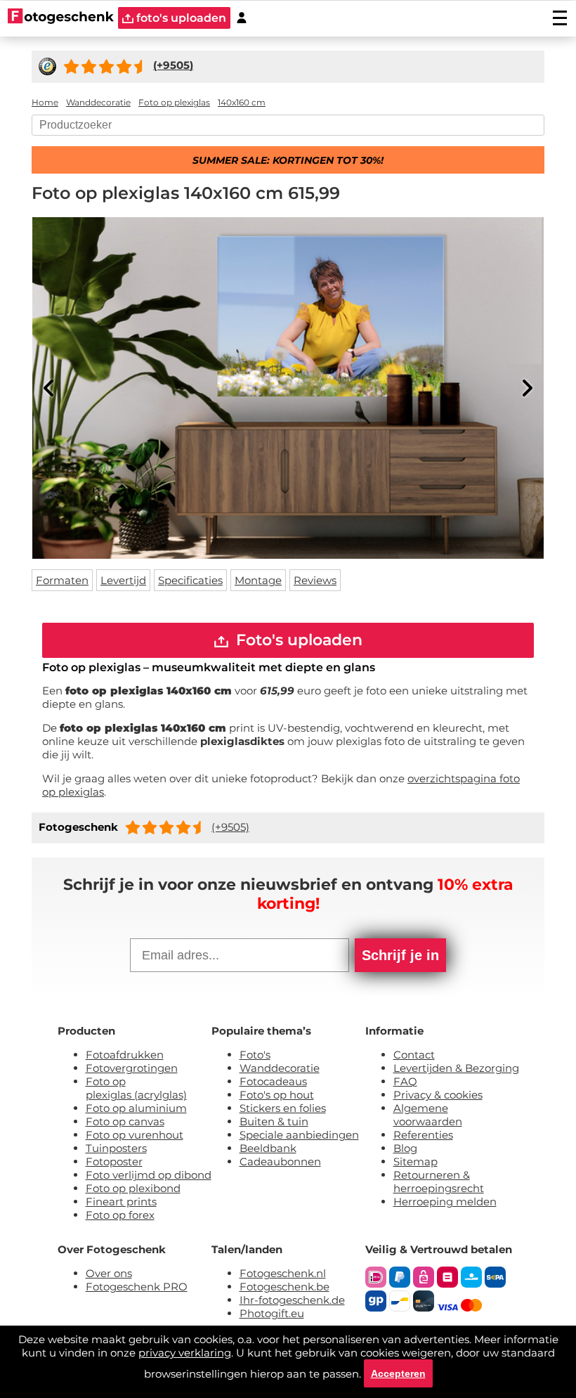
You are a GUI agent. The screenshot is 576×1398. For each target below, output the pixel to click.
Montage (258, 580)
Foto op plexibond (133, 1188)
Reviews (315, 580)
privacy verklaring (184, 1352)
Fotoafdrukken (125, 1054)
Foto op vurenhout (134, 1134)
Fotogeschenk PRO (137, 1286)
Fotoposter (114, 1161)
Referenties (423, 1134)
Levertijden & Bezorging (456, 1068)
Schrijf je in (400, 955)
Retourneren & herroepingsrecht (438, 1181)
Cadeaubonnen (280, 1161)
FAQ (405, 1081)
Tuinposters (116, 1148)
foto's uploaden (179, 18)
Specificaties (190, 580)
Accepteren (398, 1373)
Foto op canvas (125, 1121)
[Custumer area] (241, 18)
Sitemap (415, 1161)
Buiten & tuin (274, 1121)
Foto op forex (120, 1215)
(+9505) (230, 827)
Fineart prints (121, 1201)
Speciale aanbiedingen (299, 1134)
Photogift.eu (272, 1313)
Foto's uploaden (297, 639)
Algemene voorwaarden (427, 1114)
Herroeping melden (445, 1201)
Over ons (109, 1273)
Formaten (62, 580)
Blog (405, 1148)
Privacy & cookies (438, 1094)
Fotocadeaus (273, 1081)
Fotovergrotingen (132, 1068)
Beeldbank (268, 1148)
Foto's (255, 1054)
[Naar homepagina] (61, 17)
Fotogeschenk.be (284, 1286)
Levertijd (123, 580)
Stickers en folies (283, 1108)
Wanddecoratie (280, 1068)
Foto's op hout (277, 1094)
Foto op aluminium (136, 1108)
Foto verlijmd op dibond (148, 1175)
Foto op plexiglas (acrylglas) (136, 1088)
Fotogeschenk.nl (283, 1273)
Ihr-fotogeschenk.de (292, 1300)
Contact (414, 1054)
